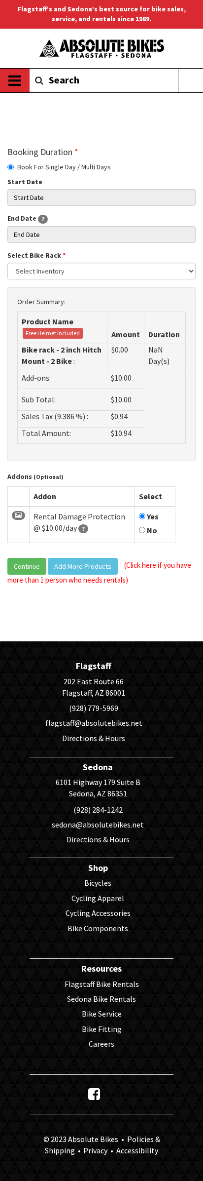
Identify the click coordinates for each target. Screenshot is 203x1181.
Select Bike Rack (36, 255)
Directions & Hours (93, 738)
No (151, 530)
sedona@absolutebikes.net (98, 824)
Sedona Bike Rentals (101, 999)
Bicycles (97, 883)
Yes (152, 516)
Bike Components (98, 928)
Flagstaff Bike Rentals (102, 984)
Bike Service (102, 1014)
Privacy (95, 1150)
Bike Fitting (102, 1029)
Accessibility (136, 1150)
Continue (27, 566)
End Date (25, 218)
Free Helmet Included (53, 333)
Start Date (24, 181)
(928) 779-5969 (93, 708)
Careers (101, 1044)
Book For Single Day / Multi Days (64, 166)
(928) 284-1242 (98, 810)
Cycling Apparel (97, 898)
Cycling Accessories (98, 913)
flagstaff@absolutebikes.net (93, 723)
